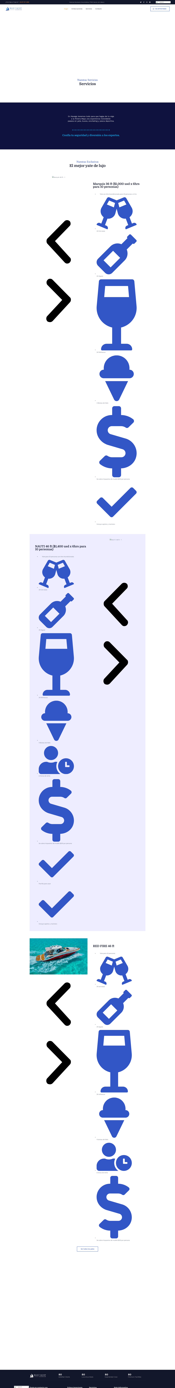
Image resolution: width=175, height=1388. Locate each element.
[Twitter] (141, 2)
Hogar (66, 9)
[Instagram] (147, 2)
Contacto (98, 9)
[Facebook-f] (144, 2)
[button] (59, 242)
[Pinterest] (150, 2)
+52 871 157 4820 (24, 2)
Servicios (89, 9)
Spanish (161, 2)
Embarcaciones (77, 9)
